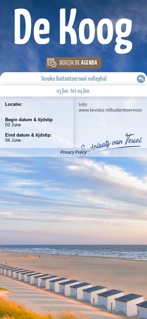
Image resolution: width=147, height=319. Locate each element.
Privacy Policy (73, 152)
